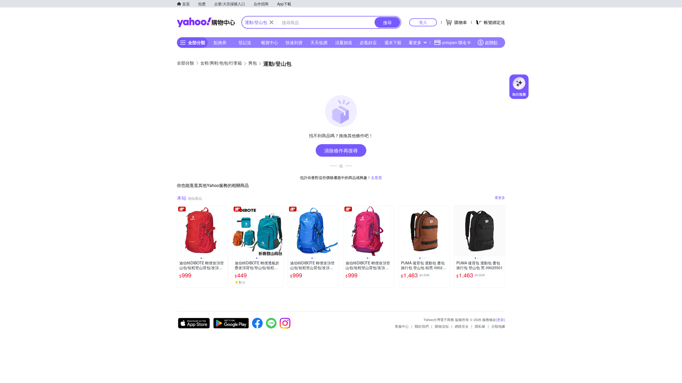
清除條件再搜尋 (341, 150)
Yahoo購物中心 (206, 22)
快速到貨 (294, 42)
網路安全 (462, 326)
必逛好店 (368, 42)
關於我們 (422, 326)
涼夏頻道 (343, 42)
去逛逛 (376, 177)
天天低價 (318, 42)
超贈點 (491, 42)
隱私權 (480, 326)
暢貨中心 (269, 42)
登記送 (244, 42)
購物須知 (442, 326)
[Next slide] (224, 231)
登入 (423, 22)
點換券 (220, 42)
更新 (500, 319)
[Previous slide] (180, 231)
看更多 (415, 42)
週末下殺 (392, 42)
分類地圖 (498, 326)
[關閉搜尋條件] (271, 22)
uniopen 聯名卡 (456, 42)
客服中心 (402, 326)
